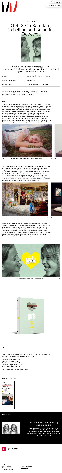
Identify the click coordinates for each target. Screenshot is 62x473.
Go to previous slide (8, 141)
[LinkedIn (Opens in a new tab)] (26, 468)
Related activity (9, 379)
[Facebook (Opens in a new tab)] (22, 468)
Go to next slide (54, 141)
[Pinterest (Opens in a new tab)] (28, 468)
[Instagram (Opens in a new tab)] (24, 468)
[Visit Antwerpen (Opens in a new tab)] (4, 450)
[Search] (52, 2)
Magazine (7, 414)
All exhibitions (54, 5)
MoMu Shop (30, 356)
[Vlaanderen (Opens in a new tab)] (12, 450)
